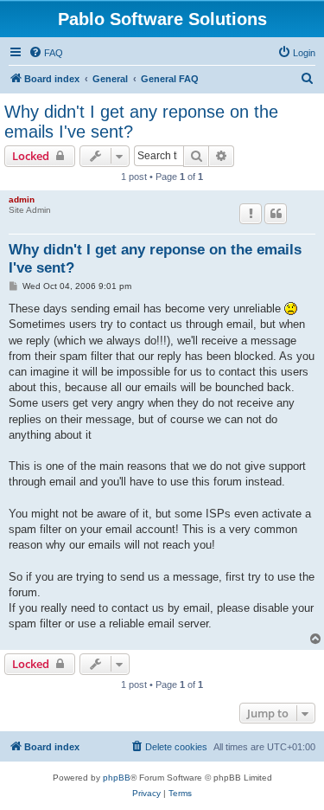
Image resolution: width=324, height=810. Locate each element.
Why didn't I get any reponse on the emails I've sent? (141, 121)
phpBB (116, 777)
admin (22, 199)
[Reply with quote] (275, 213)
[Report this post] (250, 213)
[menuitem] (46, 52)
